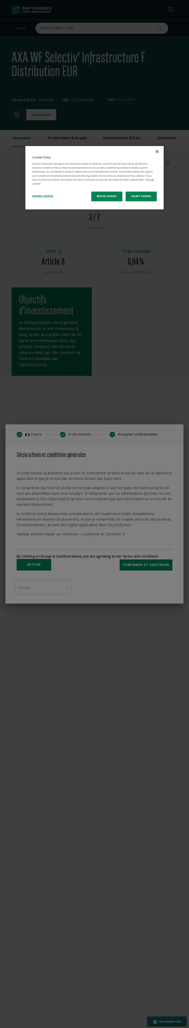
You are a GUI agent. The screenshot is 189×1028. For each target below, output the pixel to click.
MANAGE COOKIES (42, 196)
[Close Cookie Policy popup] (157, 151)
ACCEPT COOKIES (141, 196)
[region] (94, 177)
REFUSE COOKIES (107, 196)
